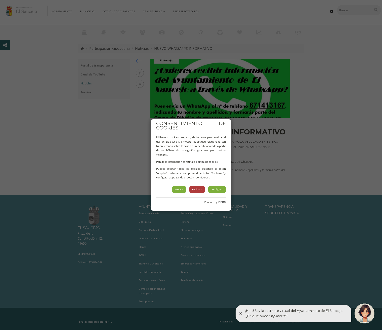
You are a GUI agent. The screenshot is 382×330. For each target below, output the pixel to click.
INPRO (222, 202)
